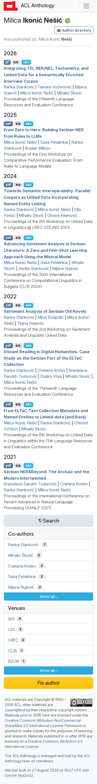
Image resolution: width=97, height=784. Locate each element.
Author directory (76, 30)
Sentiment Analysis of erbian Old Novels (45, 311)
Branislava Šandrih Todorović (30, 483)
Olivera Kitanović (62, 215)
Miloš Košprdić (51, 317)
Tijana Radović (30, 323)
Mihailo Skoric (77, 376)
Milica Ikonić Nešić (36, 92)
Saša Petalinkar (54, 262)
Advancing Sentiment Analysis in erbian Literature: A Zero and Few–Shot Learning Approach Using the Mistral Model (45, 250)
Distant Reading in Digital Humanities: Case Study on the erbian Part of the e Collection (47, 358)
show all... (48, 596)
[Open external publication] (7, 62)
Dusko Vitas (51, 376)
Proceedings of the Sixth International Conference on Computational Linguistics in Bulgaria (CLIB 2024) (43, 280)
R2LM (13, 661)
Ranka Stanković (19, 209)
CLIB (12, 650)
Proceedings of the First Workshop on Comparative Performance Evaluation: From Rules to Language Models (43, 160)
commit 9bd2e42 (19, 775)
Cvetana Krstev (51, 370)
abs (26, 62)
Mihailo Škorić (69, 92)
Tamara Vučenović (55, 86)
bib (15, 62)
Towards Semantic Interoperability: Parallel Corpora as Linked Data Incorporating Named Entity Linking (47, 197)
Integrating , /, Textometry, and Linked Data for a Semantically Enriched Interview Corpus (46, 74)
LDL (11, 629)
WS (11, 618)
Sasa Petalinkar (54, 142)
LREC (13, 640)
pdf (8, 124)
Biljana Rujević (65, 268)
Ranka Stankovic (19, 86)
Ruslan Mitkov (37, 148)
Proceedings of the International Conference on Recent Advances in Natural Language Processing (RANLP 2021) (47, 501)
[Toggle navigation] (86, 6)
